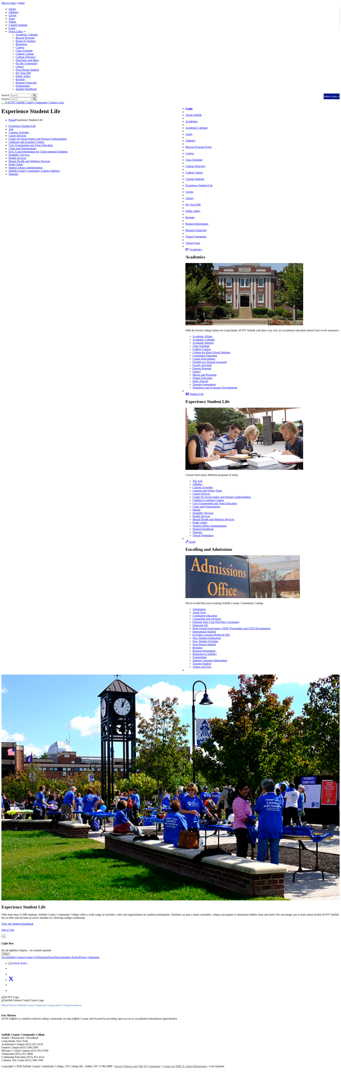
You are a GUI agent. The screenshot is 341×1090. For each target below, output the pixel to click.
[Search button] (34, 95)
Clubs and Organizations (206, 506)
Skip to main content (13, 2)
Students (18, 24)
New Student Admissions (207, 638)
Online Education (202, 378)
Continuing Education (205, 355)
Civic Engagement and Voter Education (215, 503)
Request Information (196, 223)
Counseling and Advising (207, 618)
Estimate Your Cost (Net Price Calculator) (216, 622)
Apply (189, 134)
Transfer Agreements (204, 384)
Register (20, 79)
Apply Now (199, 612)
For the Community (27, 63)
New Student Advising (205, 641)
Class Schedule (24, 50)
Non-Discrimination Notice (63, 957)
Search (5, 95)
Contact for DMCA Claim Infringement (185, 1066)
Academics (191, 121)
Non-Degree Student (27, 69)
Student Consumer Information (210, 660)
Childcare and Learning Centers (26, 142)
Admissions (199, 609)
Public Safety (23, 76)
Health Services (201, 516)
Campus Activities (203, 487)
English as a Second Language (210, 362)
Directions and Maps (27, 60)
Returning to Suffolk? (205, 654)
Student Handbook (26, 89)
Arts (11, 129)
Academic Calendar (27, 34)
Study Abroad (200, 381)
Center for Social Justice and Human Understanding (222, 496)
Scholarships (23, 85)
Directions (42, 957)
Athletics (13, 12)
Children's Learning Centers (208, 500)
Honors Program (202, 368)
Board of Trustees (26, 41)
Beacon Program (25, 37)
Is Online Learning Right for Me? (211, 634)
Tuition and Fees (202, 666)
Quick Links (16, 31)
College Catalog (25, 53)
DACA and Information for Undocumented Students (38, 151)
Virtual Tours (192, 243)
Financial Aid (200, 625)
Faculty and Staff (202, 365)
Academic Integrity (203, 342)
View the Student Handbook (17, 923)
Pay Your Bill (23, 73)
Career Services (201, 493)
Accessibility (8, 957)
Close (6, 954)
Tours (12, 18)
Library (20, 66)
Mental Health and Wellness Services (213, 519)
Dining (196, 509)
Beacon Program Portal (198, 146)
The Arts (197, 480)
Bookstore (21, 44)
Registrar (198, 647)
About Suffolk (193, 114)
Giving (12, 15)
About (12, 8)
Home (12, 119)
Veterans (197, 532)
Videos (12, 21)
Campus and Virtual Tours (207, 490)
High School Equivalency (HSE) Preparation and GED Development (231, 628)
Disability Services (203, 512)
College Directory (26, 57)
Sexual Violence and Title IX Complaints (137, 1066)
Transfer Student (202, 663)
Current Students (194, 179)
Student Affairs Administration (210, 525)
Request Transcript (26, 82)
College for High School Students (211, 352)
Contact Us (30, 957)
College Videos (194, 172)
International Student (204, 631)
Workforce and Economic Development (215, 387)
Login (12, 28)
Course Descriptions (204, 358)
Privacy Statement (89, 957)
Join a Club (7, 929)
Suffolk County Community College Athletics (34, 170)
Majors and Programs (204, 374)
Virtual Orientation (195, 236)
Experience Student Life (199, 185)
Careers (20, 47)
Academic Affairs (202, 336)
